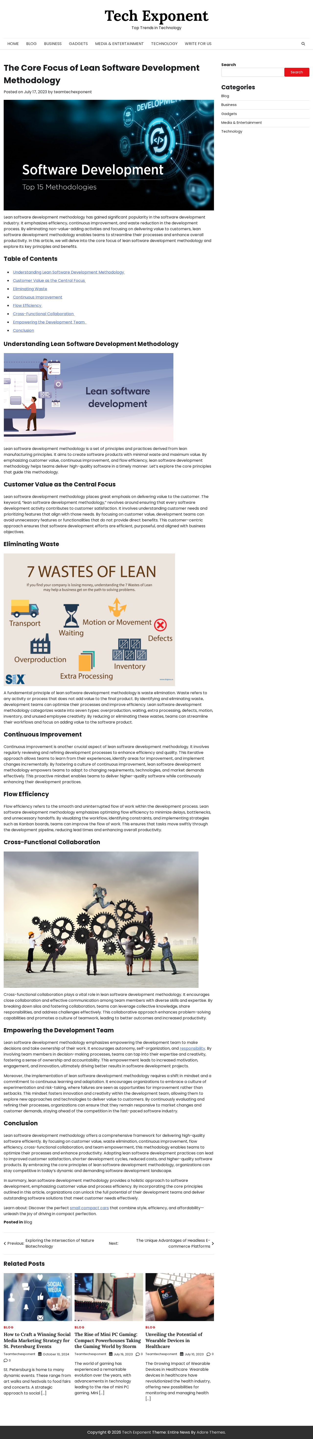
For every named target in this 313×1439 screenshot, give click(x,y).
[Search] (303, 43)
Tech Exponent (157, 15)
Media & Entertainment (119, 43)
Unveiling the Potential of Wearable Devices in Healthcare (173, 1340)
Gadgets (78, 43)
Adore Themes (211, 1432)
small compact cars (89, 1208)
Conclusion (23, 330)
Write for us (198, 43)
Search (228, 65)
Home (13, 43)
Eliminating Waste (30, 289)
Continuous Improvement (37, 297)
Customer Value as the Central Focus (49, 280)
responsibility (192, 1048)
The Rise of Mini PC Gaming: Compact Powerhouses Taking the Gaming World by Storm (108, 1340)
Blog (31, 43)
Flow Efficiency (27, 305)
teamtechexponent (73, 92)
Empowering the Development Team (50, 322)
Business (53, 43)
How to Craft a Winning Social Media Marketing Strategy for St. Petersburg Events (37, 1340)
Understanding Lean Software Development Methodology (69, 272)
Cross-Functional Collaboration (44, 314)
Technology (164, 43)
